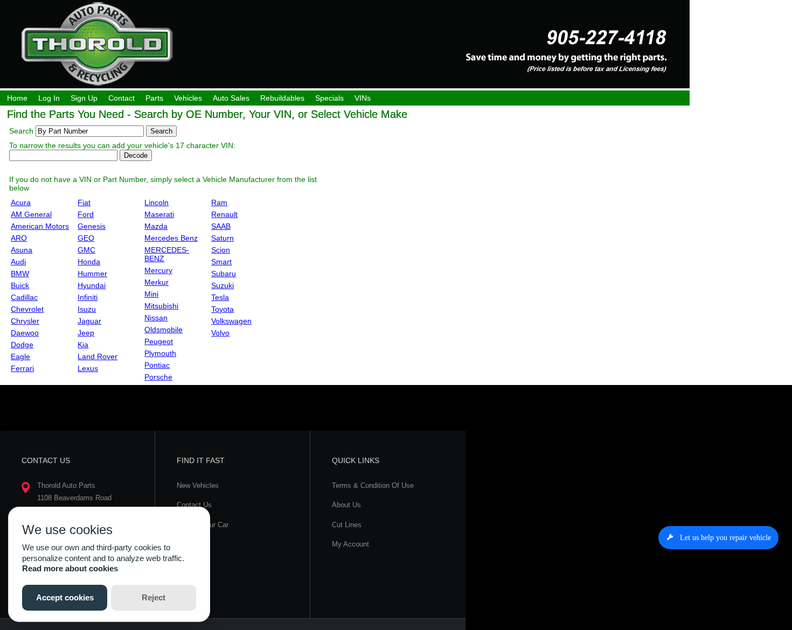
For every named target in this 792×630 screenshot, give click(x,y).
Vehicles (188, 98)
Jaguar (89, 321)
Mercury (158, 270)
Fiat (84, 202)
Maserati (159, 214)
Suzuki (222, 285)
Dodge (22, 344)
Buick (20, 285)
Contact (121, 98)
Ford (86, 214)
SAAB (221, 226)
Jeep (86, 332)
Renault (224, 214)
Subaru (223, 273)
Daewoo (25, 332)
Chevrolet (27, 309)
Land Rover (97, 356)
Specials (329, 98)
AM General (31, 214)
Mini (151, 294)
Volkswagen (231, 321)
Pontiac (157, 365)
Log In (49, 98)
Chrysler (25, 321)
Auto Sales (231, 98)
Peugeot (158, 341)
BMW (20, 273)
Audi (18, 261)
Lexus (88, 368)
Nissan (156, 317)
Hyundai (92, 285)
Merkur (156, 282)
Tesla (220, 297)
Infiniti (88, 297)
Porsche (158, 377)
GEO (86, 238)
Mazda (156, 226)
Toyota (222, 309)
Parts (154, 98)
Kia (83, 344)
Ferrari (22, 368)
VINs (363, 98)
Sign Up (84, 98)
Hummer (92, 273)
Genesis (92, 226)
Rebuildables (282, 98)
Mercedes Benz (171, 238)
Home (17, 98)
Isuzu (87, 309)
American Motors (40, 226)
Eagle (20, 356)
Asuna (21, 250)
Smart (221, 261)
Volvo (220, 332)
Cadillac (24, 297)
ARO (19, 238)
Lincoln (156, 202)
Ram (219, 202)
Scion (220, 250)
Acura (21, 202)
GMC (86, 250)
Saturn (222, 238)
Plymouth (160, 353)
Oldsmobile (163, 329)
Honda (89, 261)
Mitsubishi (161, 306)
